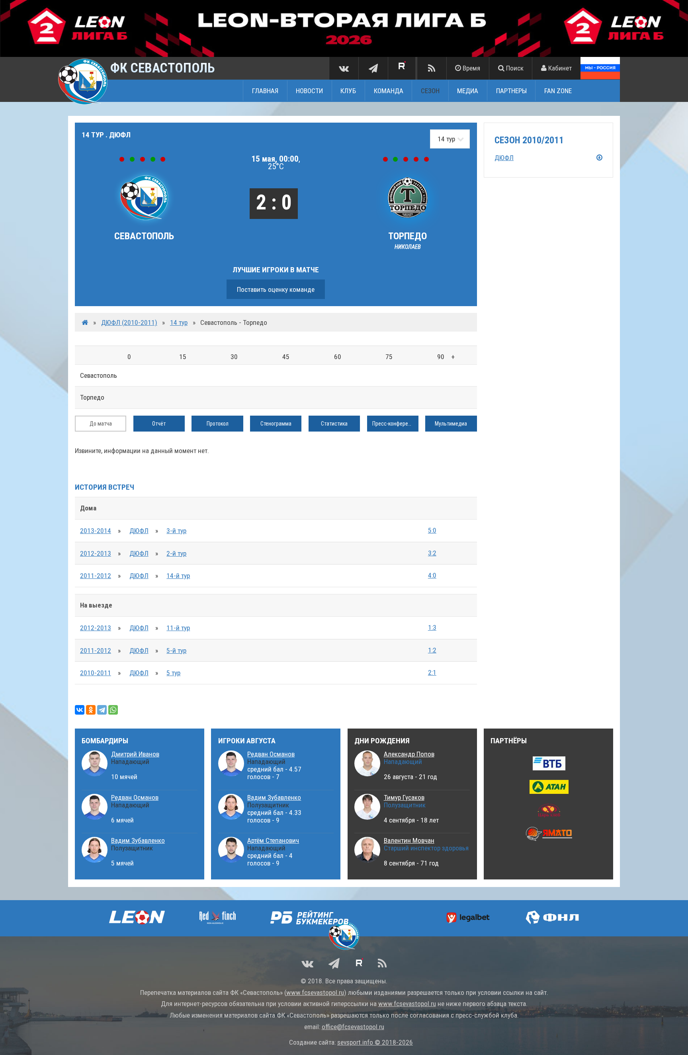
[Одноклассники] (91, 710)
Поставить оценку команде (276, 289)
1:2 (432, 650)
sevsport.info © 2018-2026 (375, 1042)
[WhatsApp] (113, 710)
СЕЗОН (430, 91)
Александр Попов (409, 754)
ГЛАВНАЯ (265, 91)
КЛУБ (348, 91)
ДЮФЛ (139, 531)
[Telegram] (102, 710)
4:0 (432, 575)
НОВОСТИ (309, 91)
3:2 (432, 553)
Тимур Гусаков (404, 797)
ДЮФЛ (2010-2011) (129, 322)
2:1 (432, 672)
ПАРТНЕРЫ (511, 91)
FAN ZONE (558, 91)
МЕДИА (467, 91)
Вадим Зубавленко (138, 840)
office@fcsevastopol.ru (353, 1027)
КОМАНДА (388, 91)
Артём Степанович (273, 840)
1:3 (432, 627)
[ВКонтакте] (79, 710)
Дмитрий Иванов (135, 754)
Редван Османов (134, 797)
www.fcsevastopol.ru (315, 992)
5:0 (432, 530)
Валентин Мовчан (409, 840)
